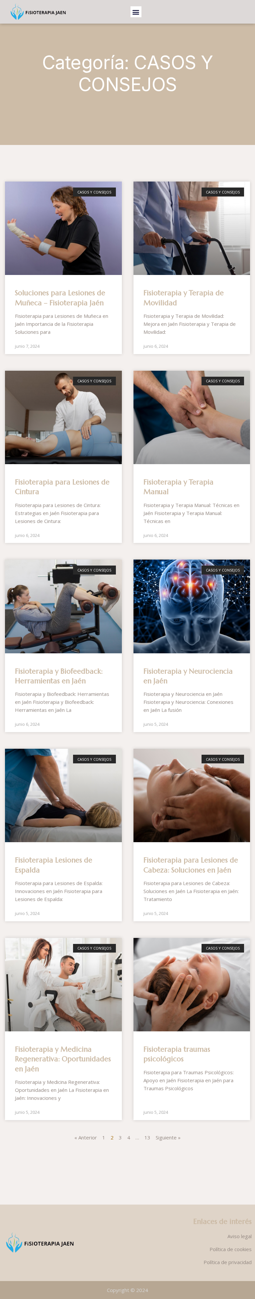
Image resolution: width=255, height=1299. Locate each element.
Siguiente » (168, 1137)
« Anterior (85, 1137)
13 (147, 1137)
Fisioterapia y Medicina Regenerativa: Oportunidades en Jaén (63, 1059)
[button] (135, 11)
